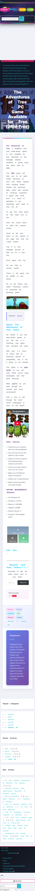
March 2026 (12, 751)
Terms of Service (8, 869)
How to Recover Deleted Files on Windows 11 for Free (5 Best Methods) (17, 806)
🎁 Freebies (4, 9)
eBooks (15, 10)
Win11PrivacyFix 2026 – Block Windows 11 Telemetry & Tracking (17, 799)
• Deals (8, 717)
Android (22, 9)
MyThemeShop (12, 853)
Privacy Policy (7, 858)
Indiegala (19, 617)
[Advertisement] (17, 41)
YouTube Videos (8, 871)
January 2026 (12, 756)
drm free (19, 609)
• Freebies (9, 714)
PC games (23, 621)
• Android (9, 722)
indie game (10, 617)
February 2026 (13, 754)
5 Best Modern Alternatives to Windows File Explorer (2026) (16, 783)
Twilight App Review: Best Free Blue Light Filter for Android (15, 828)
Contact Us (6, 863)
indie (18, 613)
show (20, 316)
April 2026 (11, 749)
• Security (9, 725)
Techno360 (4, 848)
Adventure (10, 609)
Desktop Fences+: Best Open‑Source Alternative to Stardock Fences (14, 791)
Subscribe (23, 582)
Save (15, 596)
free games (11, 613)
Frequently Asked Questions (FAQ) (14, 866)
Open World (11, 621)
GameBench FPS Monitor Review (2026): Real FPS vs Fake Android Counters (17, 836)
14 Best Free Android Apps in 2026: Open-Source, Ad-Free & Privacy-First (17, 820)
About (5, 861)
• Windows (9, 719)
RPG (9, 625)
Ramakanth (15, 635)
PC (17, 621)
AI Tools (30, 9)
